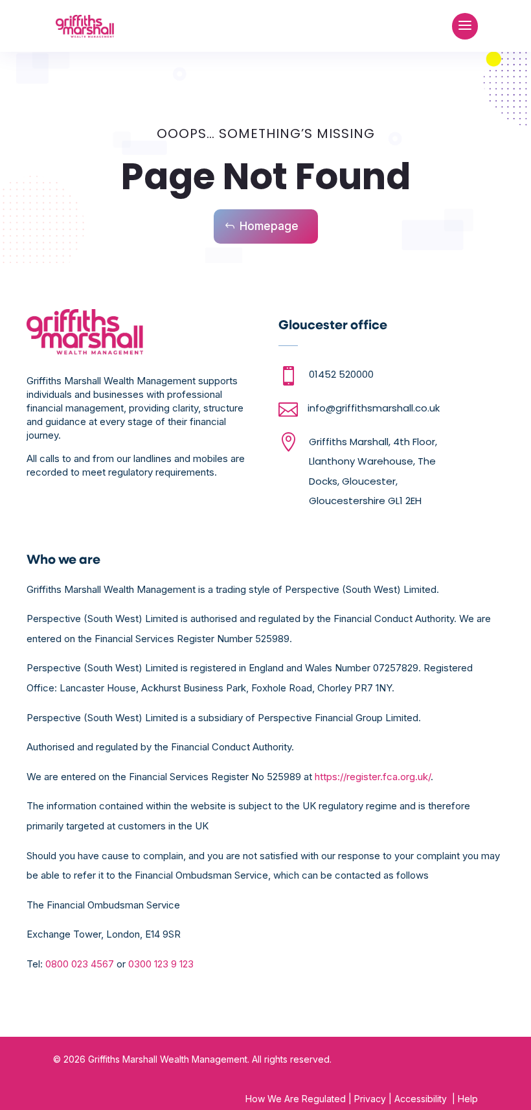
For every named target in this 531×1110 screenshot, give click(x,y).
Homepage (269, 226)
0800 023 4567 (79, 964)
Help (466, 1098)
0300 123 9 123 (161, 964)
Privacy (370, 1098)
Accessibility (420, 1098)
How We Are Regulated (295, 1098)
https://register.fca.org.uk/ (373, 776)
